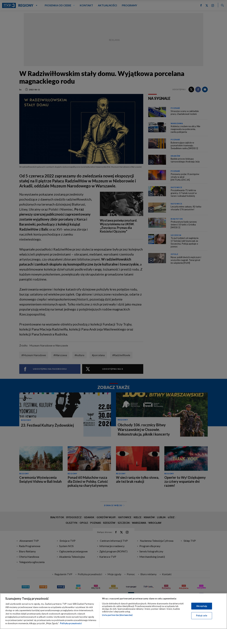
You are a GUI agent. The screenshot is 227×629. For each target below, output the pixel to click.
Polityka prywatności (71, 623)
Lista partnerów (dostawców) (117, 615)
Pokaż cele (201, 615)
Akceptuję (201, 606)
